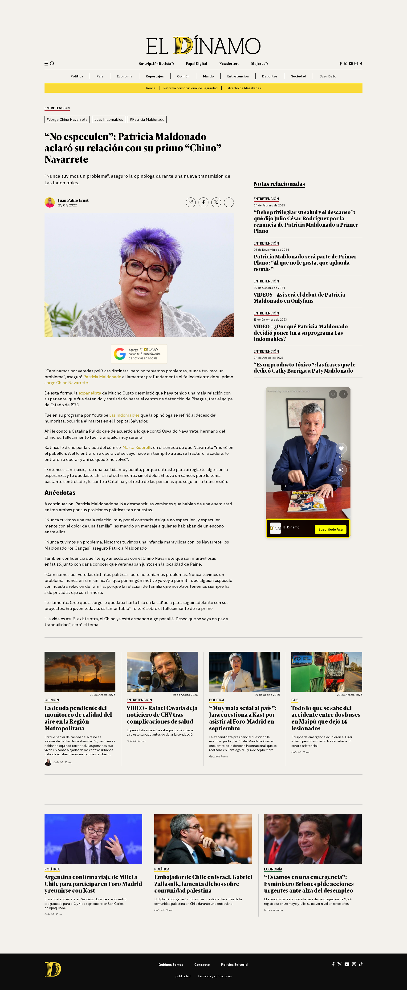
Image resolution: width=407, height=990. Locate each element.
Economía (124, 76)
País (100, 76)
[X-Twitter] (345, 63)
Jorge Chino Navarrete (66, 382)
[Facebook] (341, 63)
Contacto (202, 964)
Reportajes (155, 76)
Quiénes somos (171, 964)
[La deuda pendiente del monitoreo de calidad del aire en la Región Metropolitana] (80, 672)
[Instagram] (356, 63)
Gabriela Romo (136, 741)
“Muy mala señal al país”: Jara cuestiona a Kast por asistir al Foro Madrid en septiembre (243, 718)
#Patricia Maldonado (147, 119)
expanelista (90, 392)
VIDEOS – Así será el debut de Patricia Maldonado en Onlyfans (299, 297)
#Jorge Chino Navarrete (67, 119)
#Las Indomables (108, 119)
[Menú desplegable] (46, 64)
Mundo (208, 76)
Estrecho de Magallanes (243, 88)
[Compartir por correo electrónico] (191, 202)
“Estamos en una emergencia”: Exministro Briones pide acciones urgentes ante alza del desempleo (309, 883)
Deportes (269, 76)
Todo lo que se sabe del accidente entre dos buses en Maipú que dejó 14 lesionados (325, 718)
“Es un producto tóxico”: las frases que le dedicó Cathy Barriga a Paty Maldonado (304, 367)
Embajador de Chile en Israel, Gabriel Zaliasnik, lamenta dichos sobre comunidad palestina (203, 883)
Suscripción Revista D (156, 63)
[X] (339, 964)
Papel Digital (196, 63)
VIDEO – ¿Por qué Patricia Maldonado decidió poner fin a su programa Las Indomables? (301, 332)
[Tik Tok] (360, 964)
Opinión (183, 76)
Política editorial (234, 964)
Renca (150, 88)
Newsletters (229, 63)
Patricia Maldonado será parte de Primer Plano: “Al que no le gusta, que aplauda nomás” (305, 262)
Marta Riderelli (136, 447)
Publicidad (183, 976)
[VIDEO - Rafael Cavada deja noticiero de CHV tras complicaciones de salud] (162, 672)
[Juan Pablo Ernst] (50, 202)
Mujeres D (259, 63)
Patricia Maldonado (102, 376)
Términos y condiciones (215, 976)
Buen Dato (328, 76)
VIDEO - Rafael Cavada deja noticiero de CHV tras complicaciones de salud (162, 714)
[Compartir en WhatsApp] (229, 202)
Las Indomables (124, 415)
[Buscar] (52, 63)
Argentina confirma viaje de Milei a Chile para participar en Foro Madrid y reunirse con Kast (93, 883)
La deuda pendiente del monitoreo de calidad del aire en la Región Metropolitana (78, 718)
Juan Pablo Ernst (73, 200)
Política (77, 76)
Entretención (238, 76)
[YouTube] (351, 63)
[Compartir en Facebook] (203, 202)
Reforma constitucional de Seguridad (190, 88)
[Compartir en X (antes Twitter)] (216, 202)
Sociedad (298, 76)
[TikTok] (361, 63)
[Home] (203, 44)
